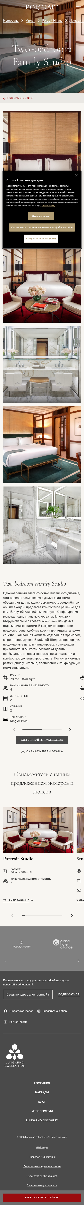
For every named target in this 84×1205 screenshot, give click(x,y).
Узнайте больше (16, 900)
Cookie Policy (48, 205)
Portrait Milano (52, 20)
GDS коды (42, 1147)
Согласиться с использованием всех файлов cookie (42, 227)
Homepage (11, 20)
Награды (42, 1092)
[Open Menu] (78, 7)
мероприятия (42, 1111)
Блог (42, 1101)
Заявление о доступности (42, 1185)
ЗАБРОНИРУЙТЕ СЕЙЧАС (42, 1197)
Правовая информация (42, 1156)
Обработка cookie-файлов (42, 1176)
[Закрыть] (76, 175)
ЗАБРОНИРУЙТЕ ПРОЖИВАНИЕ (42, 739)
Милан (30, 20)
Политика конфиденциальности (42, 1166)
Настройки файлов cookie (41, 238)
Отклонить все (41, 216)
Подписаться (69, 994)
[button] (70, 729)
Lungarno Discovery (42, 1120)
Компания (42, 1083)
